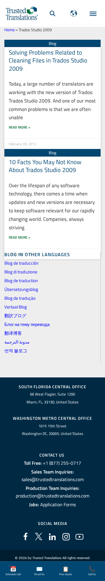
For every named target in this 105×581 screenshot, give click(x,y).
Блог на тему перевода (27, 324)
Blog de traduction (21, 280)
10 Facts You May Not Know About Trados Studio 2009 (45, 165)
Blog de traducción (21, 263)
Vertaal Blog (15, 306)
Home (9, 30)
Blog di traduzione (20, 271)
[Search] (52, 13)
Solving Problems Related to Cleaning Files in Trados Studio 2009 (48, 60)
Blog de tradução (20, 298)
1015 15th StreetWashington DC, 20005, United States (52, 430)
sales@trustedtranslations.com (53, 479)
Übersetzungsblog (21, 289)
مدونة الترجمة (16, 342)
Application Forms (58, 504)
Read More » (19, 127)
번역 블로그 (15, 350)
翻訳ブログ (15, 315)
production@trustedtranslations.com (52, 495)
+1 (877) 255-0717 (62, 462)
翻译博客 (13, 333)
